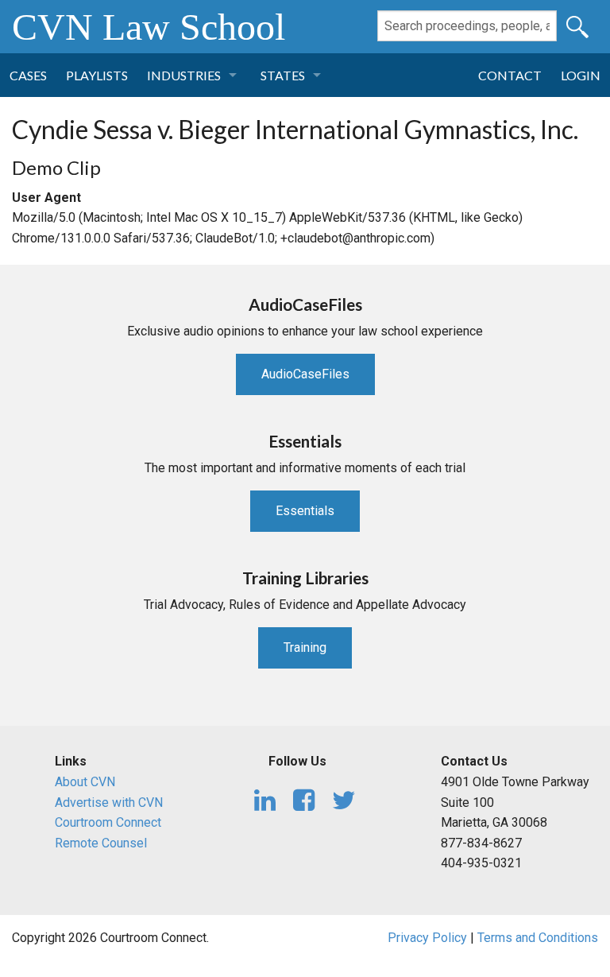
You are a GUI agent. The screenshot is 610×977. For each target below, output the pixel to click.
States (283, 75)
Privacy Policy (427, 937)
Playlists (97, 75)
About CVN (85, 781)
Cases (28, 75)
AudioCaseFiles (305, 374)
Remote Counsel (101, 843)
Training (305, 647)
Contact (510, 75)
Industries (184, 75)
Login (580, 75)
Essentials (305, 510)
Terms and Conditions (537, 937)
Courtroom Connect (108, 822)
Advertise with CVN (109, 802)
